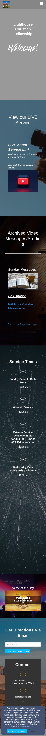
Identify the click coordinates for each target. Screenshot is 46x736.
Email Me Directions (18, 651)
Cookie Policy (26, 726)
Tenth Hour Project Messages (22, 324)
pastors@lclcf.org (23, 696)
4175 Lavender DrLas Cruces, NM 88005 (23, 682)
